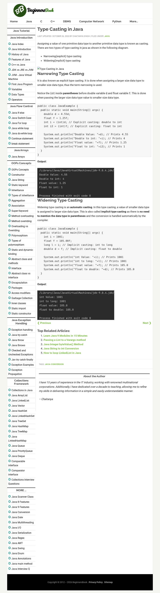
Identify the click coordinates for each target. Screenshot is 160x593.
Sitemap (108, 582)
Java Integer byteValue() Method (63, 344)
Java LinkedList (20, 400)
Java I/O (16, 527)
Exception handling (22, 329)
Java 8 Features (20, 501)
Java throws (18, 345)
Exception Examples (23, 364)
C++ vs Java (18, 64)
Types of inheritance (23, 195)
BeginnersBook (80, 10)
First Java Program (22, 84)
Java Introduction (21, 49)
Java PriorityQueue (22, 451)
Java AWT (17, 543)
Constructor (18, 174)
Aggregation (18, 200)
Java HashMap (20, 426)
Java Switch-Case (21, 117)
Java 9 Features (20, 507)
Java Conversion (21, 512)
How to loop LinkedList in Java (62, 352)
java (107, 36)
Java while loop (20, 128)
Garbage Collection (22, 298)
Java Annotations (21, 558)
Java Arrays (18, 156)
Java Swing (18, 548)
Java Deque (18, 456)
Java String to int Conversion (61, 348)
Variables (17, 89)
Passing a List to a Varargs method (65, 339)
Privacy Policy (96, 582)
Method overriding (22, 221)
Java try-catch (19, 335)
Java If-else (18, 112)
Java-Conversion (54, 364)
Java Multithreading (23, 522)
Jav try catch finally (22, 359)
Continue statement (22, 138)
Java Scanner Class (22, 496)
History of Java (20, 54)
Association (18, 205)
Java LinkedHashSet (23, 416)
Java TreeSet (19, 421)
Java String (18, 179)
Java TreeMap (19, 431)
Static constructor (21, 313)
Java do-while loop (22, 133)
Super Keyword (20, 210)
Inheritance (18, 190)
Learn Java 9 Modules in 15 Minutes (66, 335)
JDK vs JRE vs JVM (22, 69)
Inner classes (19, 303)
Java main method (22, 563)
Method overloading (23, 216)
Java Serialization (21, 532)
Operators (17, 99)
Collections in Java (22, 390)
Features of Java (21, 59)
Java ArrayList (20, 395)
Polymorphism (20, 235)
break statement (20, 143)
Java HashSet (19, 410)
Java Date (17, 517)
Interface (16, 268)
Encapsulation (19, 282)
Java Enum (18, 553)
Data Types (18, 94)
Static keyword (20, 185)
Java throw (18, 340)
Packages (17, 287)
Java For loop (19, 123)
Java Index (18, 44)
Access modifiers (21, 293)
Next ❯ (147, 322)
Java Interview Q (21, 568)
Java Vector (18, 405)
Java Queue (18, 445)
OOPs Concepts (20, 169)
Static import (19, 308)
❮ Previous (44, 322)
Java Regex (18, 537)
